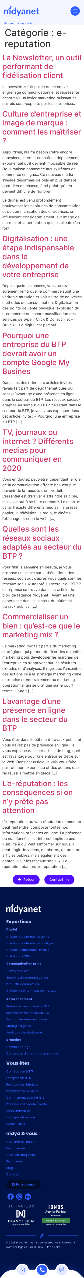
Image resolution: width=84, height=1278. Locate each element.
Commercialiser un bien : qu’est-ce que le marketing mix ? (41, 625)
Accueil (9, 23)
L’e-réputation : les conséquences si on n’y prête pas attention (37, 797)
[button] (26, 879)
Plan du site (53, 1247)
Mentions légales (16, 1247)
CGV (40, 1247)
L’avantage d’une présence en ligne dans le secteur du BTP (35, 715)
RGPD (32, 1247)
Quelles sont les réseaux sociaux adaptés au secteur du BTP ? (42, 542)
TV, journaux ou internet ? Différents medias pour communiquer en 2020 (37, 450)
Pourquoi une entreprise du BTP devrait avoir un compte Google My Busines (36, 353)
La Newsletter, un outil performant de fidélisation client (41, 66)
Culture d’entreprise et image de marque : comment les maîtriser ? (41, 127)
